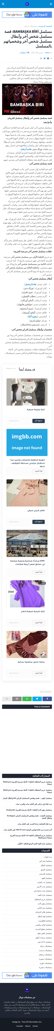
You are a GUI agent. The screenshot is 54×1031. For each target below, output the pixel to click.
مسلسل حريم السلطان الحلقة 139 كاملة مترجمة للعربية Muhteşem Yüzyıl (31, 836)
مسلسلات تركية (30, 26)
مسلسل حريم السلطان (43, 899)
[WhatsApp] (27, 699)
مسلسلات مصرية (45, 967)
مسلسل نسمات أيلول (43, 937)
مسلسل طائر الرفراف (43, 912)
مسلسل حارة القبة (45, 895)
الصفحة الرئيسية (45, 26)
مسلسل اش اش (45, 861)
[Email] (41, 58)
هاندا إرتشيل (30, 284)
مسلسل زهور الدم (45, 903)
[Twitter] (45, 58)
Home (35, 1026)
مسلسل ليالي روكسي (43, 925)
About (27, 1026)
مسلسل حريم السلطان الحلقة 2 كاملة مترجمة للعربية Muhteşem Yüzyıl (27, 791)
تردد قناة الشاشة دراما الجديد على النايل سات (35, 824)
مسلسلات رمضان (45, 954)
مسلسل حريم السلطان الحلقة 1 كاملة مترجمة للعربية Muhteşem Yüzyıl (27, 783)
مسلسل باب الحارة (45, 882)
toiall (11, 368)
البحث (3, 4)
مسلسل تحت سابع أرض (43, 891)
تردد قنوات (48, 857)
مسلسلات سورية (45, 959)
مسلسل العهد (47, 878)
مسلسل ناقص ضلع (45, 933)
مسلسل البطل (46, 865)
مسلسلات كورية (46, 963)
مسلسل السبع (46, 869)
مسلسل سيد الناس (44, 908)
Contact (19, 1026)
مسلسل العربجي (45, 874)
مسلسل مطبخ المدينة (43, 929)
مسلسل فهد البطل (45, 916)
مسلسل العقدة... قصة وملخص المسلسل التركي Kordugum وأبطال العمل (29, 817)
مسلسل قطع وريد (45, 921)
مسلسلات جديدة (45, 950)
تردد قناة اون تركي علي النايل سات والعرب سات (34, 804)
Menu (50, 4)
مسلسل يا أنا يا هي (45, 942)
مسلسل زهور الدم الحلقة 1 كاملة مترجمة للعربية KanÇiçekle (29, 810)
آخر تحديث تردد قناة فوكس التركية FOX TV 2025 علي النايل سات (28, 830)
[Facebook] (48, 58)
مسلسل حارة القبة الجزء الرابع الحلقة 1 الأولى (34, 844)
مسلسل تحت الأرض (44, 886)
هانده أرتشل (26, 149)
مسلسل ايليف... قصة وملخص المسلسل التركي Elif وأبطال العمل (27, 798)
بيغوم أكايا (32, 316)
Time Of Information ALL (32, 1022)
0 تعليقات (23, 52)
